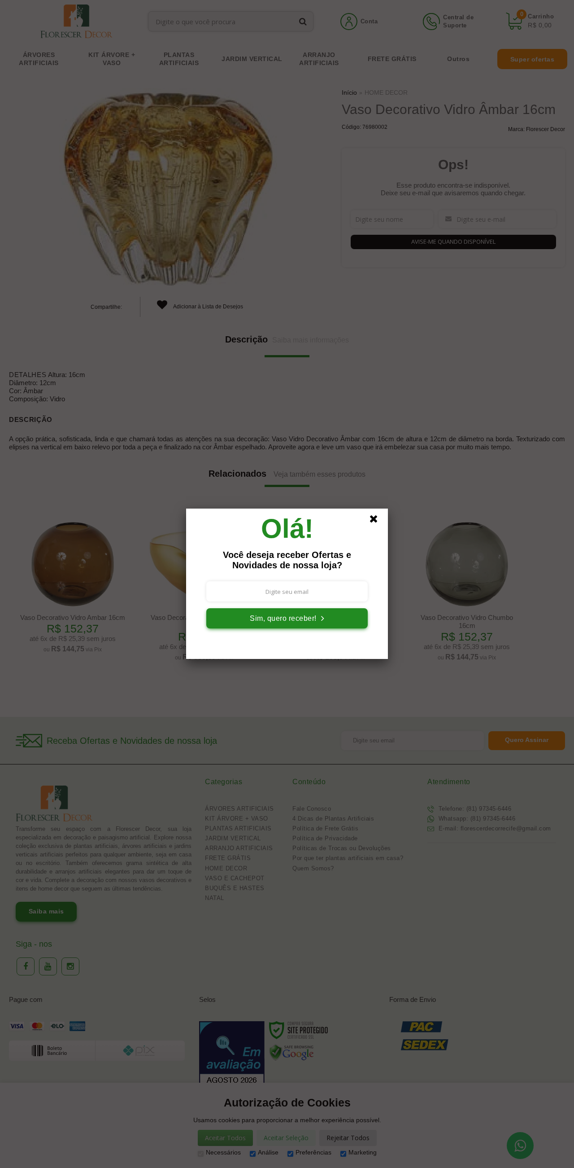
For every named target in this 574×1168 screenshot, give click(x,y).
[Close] (378, 521)
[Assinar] (287, 618)
